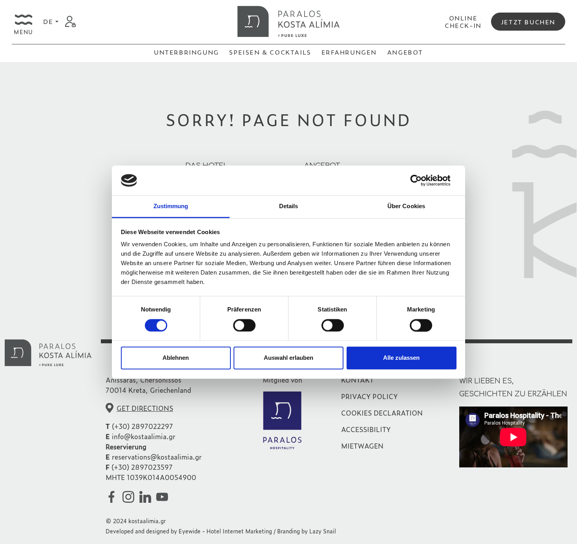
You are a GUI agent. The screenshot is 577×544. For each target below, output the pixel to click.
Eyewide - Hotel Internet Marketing (225, 531)
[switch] (244, 325)
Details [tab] (288, 206)
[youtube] (163, 496)
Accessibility (366, 429)
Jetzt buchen (528, 21)
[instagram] (129, 496)
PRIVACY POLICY (369, 396)
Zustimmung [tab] (170, 206)
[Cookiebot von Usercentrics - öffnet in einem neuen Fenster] (422, 180)
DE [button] (49, 21)
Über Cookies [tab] (406, 206)
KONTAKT (357, 380)
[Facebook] (113, 496)
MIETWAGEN (362, 446)
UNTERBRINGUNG (186, 52)
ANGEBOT (405, 52)
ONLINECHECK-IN (463, 21)
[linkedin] (146, 496)
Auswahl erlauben (288, 358)
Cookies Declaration (382, 413)
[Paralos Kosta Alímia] (288, 20)
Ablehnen (176, 358)
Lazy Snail (322, 531)
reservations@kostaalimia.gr (157, 457)
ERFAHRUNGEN (349, 52)
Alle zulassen (401, 358)
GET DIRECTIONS (145, 408)
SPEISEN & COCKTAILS (270, 52)
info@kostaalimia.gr (143, 436)
